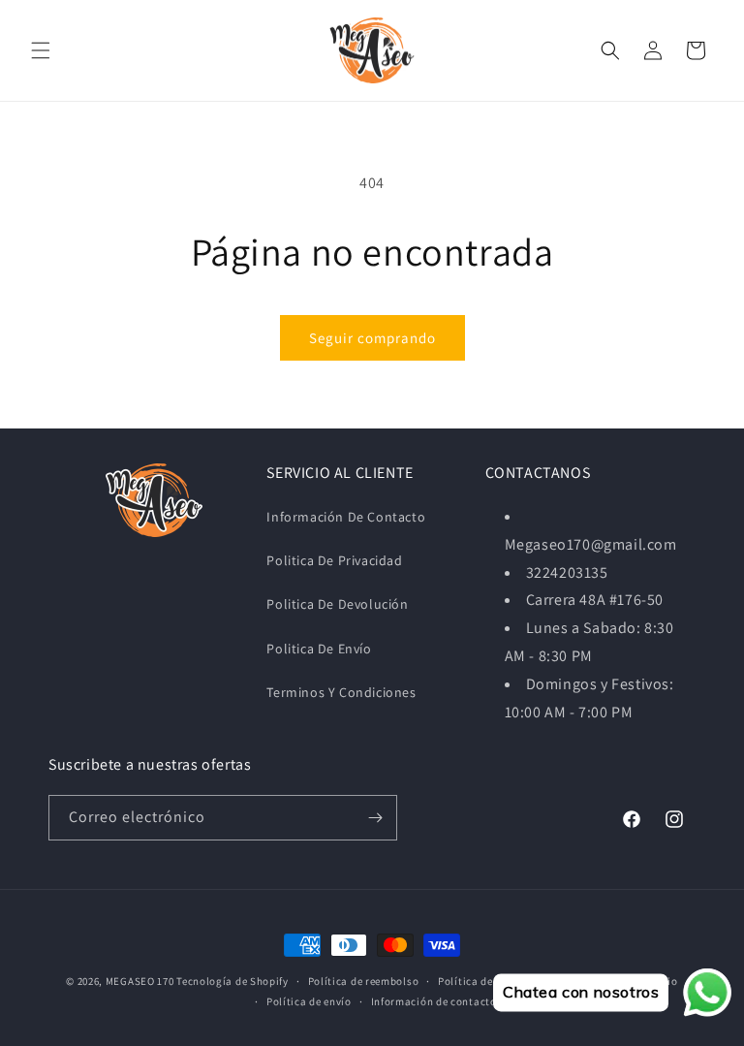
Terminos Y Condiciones (341, 692)
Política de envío (309, 1001)
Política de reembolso (363, 981)
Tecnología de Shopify (232, 981)
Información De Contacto (345, 516)
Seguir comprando (372, 338)
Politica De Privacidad (334, 560)
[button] (40, 50)
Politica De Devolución (337, 604)
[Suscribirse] (375, 817)
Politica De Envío (318, 648)
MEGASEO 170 (140, 981)
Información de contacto (434, 1001)
